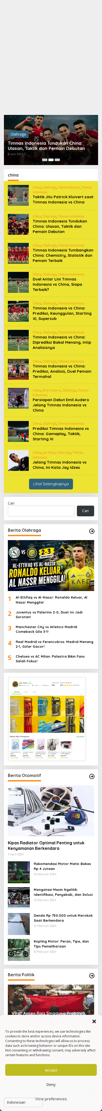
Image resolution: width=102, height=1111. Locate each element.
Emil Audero (52, 390)
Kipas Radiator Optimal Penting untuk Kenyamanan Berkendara (46, 845)
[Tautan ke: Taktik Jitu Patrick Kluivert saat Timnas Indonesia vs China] (18, 194)
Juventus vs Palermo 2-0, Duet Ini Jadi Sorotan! (49, 614)
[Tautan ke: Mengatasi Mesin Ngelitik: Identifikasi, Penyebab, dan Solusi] (19, 897)
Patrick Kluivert (69, 187)
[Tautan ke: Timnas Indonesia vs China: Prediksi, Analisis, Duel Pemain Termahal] (18, 368)
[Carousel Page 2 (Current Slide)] (51, 160)
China (37, 187)
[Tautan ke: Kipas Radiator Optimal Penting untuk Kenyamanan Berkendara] (51, 811)
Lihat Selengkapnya (51, 483)
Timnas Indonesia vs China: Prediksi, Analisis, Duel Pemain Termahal (62, 371)
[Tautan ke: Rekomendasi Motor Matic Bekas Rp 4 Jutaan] (19, 871)
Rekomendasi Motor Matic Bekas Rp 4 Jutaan (62, 866)
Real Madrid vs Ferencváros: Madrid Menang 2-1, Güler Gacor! (54, 644)
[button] (94, 1021)
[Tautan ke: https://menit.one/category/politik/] (92, 976)
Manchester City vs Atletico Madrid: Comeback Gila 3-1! (47, 629)
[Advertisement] (51, 57)
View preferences (51, 1098)
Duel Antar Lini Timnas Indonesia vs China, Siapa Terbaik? (57, 284)
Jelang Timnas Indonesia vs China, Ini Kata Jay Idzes (60, 465)
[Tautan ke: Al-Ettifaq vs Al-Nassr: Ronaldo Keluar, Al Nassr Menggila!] (51, 565)
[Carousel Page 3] (57, 160)
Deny (51, 1084)
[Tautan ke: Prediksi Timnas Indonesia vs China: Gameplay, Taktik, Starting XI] (18, 431)
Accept (51, 1070)
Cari (11, 503)
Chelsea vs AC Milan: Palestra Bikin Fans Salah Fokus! (50, 658)
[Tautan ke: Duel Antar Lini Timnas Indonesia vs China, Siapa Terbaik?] (18, 281)
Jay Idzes (49, 452)
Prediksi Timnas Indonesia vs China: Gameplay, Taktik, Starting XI (61, 433)
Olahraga (18, 134)
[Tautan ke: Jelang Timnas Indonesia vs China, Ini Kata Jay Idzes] (18, 460)
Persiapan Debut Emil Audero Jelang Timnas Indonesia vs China (61, 405)
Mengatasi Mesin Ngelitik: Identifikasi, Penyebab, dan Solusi (63, 891)
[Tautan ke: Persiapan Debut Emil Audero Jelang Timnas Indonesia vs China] (18, 397)
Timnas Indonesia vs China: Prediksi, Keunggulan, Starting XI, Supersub (62, 313)
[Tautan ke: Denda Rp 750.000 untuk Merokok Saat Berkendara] (19, 923)
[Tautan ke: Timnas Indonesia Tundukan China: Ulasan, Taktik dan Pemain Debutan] (18, 223)
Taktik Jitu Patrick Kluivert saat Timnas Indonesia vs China (63, 199)
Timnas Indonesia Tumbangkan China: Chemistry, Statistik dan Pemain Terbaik (63, 255)
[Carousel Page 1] (44, 160)
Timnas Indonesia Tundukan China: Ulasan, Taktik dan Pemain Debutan (46, 146)
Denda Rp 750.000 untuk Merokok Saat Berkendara (63, 917)
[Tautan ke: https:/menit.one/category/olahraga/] (92, 531)
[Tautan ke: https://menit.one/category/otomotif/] (92, 776)
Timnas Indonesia (71, 216)
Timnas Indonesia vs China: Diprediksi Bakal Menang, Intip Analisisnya (62, 342)
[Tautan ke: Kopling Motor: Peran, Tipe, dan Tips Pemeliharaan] (19, 949)
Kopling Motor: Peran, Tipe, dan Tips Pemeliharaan (61, 943)
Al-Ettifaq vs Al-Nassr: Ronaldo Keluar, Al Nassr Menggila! (51, 599)
